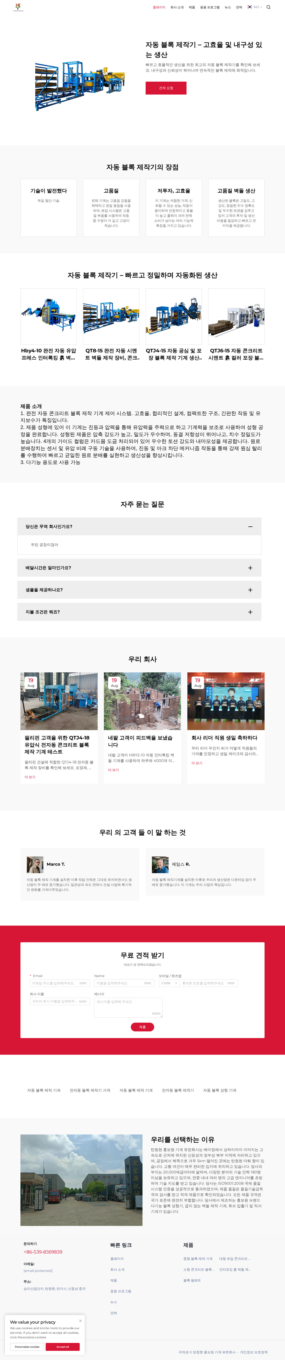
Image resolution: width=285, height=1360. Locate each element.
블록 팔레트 (192, 1280)
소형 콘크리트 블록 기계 (199, 1269)
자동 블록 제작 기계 (44, 1090)
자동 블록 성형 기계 (219, 1090)
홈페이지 (159, 7)
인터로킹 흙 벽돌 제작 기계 (235, 1269)
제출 (142, 1027)
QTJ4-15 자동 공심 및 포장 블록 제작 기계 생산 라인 (174, 354)
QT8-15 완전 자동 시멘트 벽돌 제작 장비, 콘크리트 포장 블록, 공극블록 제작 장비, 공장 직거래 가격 (111, 354)
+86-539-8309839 (43, 1252)
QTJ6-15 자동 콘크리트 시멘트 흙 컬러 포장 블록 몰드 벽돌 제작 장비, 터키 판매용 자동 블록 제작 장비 (236, 354)
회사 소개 (177, 7)
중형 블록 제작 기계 (198, 1259)
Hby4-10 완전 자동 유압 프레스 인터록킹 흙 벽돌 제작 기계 (48, 354)
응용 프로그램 (210, 7)
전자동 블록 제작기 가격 (90, 1090)
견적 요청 (166, 88)
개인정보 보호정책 (254, 1352)
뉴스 (228, 7)
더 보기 (30, 777)
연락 (239, 7)
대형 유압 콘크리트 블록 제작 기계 (235, 1259)
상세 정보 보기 (48, 316)
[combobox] (169, 983)
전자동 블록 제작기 (178, 1090)
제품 (192, 7)
